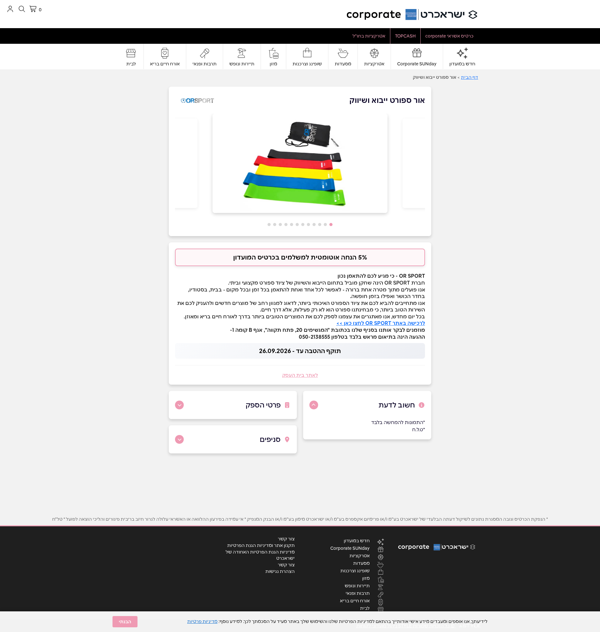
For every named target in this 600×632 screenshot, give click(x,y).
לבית (131, 64)
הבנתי (125, 621)
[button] (330, 224)
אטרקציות (374, 64)
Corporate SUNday (417, 64)
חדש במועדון (462, 64)
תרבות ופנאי (204, 64)
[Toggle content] (313, 405)
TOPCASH (405, 36)
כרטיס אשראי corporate (449, 36)
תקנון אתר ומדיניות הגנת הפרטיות (261, 545)
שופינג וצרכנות (307, 64)
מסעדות (343, 64)
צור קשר (286, 539)
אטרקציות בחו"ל (368, 36)
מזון (273, 64)
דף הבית (469, 77)
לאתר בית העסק (300, 375)
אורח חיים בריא (165, 64)
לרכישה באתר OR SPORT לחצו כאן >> (380, 323)
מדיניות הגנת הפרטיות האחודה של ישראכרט (260, 555)
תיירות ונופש (241, 64)
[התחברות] (10, 9)
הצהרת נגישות (280, 571)
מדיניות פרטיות (202, 621)
